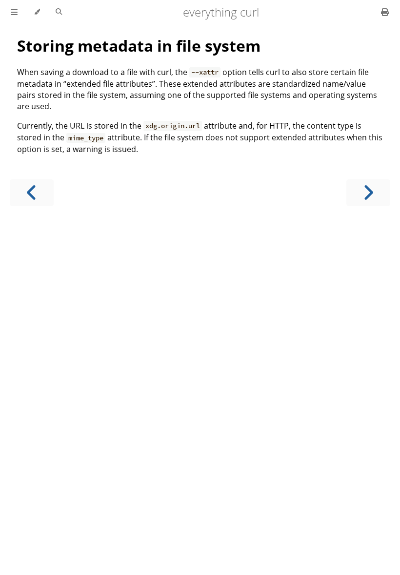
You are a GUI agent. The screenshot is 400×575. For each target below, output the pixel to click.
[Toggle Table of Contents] (14, 12)
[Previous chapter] (32, 192)
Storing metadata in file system (138, 45)
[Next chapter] (368, 192)
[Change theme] (37, 12)
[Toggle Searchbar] (59, 12)
